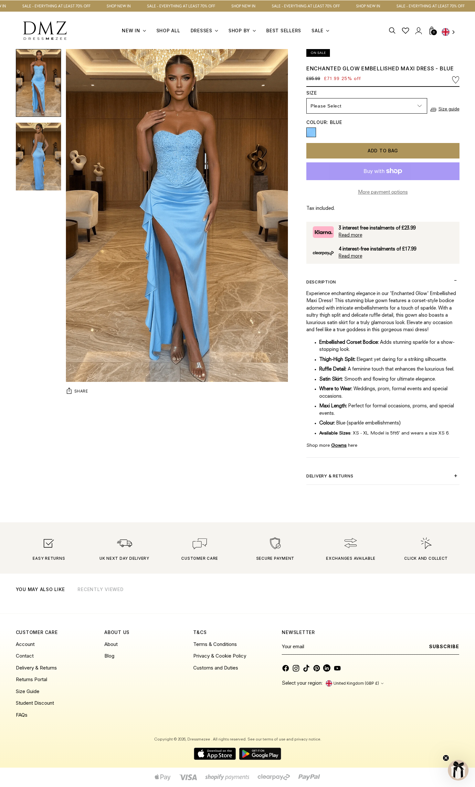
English (450, 32)
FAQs (21, 715)
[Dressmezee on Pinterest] (317, 668)
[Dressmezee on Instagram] (296, 668)
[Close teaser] (446, 758)
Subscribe (444, 646)
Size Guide (27, 691)
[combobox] (450, 32)
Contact (25, 656)
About (111, 644)
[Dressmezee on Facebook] (286, 668)
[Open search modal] (392, 30)
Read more (350, 235)
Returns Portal (31, 679)
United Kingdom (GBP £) (356, 683)
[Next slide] (454, 597)
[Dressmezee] (45, 30)
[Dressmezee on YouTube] (337, 668)
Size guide (448, 109)
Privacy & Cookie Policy (219, 656)
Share (81, 391)
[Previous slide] (438, 597)
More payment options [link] (383, 192)
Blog (109, 656)
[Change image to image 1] (38, 83)
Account (25, 644)
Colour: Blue (324, 122)
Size (317, 93)
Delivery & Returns (36, 668)
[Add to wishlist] (455, 79)
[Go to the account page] (418, 30)
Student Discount (35, 703)
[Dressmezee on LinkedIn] (327, 668)
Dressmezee (199, 739)
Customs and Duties (215, 668)
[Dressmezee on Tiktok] (306, 668)
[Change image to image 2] (38, 156)
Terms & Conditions (215, 644)
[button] (458, 770)
